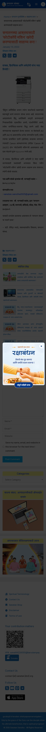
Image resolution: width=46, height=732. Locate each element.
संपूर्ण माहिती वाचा (23, 384)
